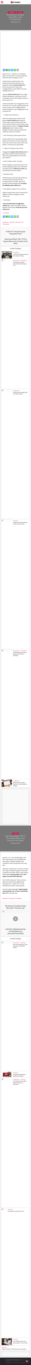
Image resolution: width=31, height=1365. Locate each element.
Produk (23, 1362)
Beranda (6, 213)
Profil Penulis (16, 1362)
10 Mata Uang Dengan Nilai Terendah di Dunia (20, 393)
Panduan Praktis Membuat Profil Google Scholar (20, 523)
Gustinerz (23, 1360)
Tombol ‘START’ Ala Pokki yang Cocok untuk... (14, 1349)
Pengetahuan (12, 12)
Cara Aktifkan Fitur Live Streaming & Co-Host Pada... (20, 1342)
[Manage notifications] (27, 1361)
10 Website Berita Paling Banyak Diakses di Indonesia (19, 1082)
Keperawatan (16, 260)
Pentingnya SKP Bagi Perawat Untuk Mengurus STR (20, 263)
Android (5, 898)
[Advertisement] (15, 49)
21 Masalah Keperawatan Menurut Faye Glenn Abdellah (19, 654)
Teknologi (19, 12)
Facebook (6, 222)
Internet (12, 222)
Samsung (11, 898)
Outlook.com (20, 222)
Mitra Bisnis (9, 1362)
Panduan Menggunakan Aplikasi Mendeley (19, 1075)
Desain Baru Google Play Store (16, 1211)
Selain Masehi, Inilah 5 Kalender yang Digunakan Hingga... (20, 784)
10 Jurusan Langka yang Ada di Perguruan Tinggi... (20, 255)
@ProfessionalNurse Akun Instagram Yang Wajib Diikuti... (20, 946)
